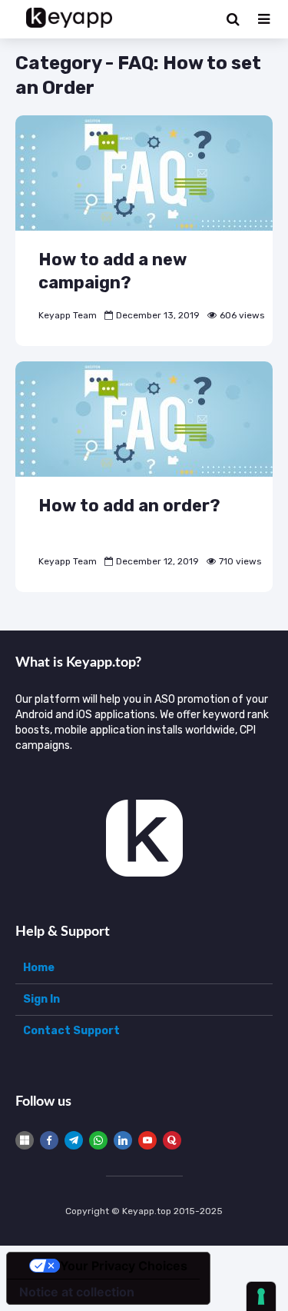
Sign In (41, 999)
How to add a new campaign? (112, 271)
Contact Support (71, 1030)
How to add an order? (129, 505)
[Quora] (172, 1140)
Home (39, 967)
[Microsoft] (24, 1140)
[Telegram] (74, 1140)
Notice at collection (76, 1291)
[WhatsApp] (98, 1140)
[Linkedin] (123, 1140)
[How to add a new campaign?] (144, 172)
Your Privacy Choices (123, 1265)
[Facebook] (49, 1140)
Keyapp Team (67, 315)
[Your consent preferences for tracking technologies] (261, 1296)
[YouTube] (147, 1140)
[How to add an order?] (144, 418)
